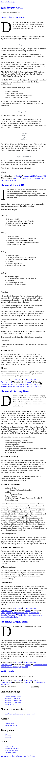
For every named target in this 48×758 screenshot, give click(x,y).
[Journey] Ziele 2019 (13, 184)
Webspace (12, 615)
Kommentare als (13, 750)
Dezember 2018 (11, 725)
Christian (18, 176)
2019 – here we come (13, 17)
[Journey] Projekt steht (14, 621)
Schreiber (4, 615)
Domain (8, 613)
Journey (17, 178)
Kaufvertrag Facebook (20, 613)
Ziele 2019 (36, 384)
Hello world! (8, 671)
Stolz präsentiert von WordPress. (23, 756)
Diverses (28, 682)
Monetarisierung (34, 613)
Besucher (4, 384)
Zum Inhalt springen (8, 2)
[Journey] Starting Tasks (15, 391)
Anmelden (9, 746)
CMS (3, 613)
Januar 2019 (9, 723)
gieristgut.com (12, 7)
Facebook (28, 384)
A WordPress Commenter (14, 714)
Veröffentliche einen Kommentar (21, 386)
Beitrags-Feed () (12, 748)
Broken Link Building (16, 384)
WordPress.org (10, 752)
